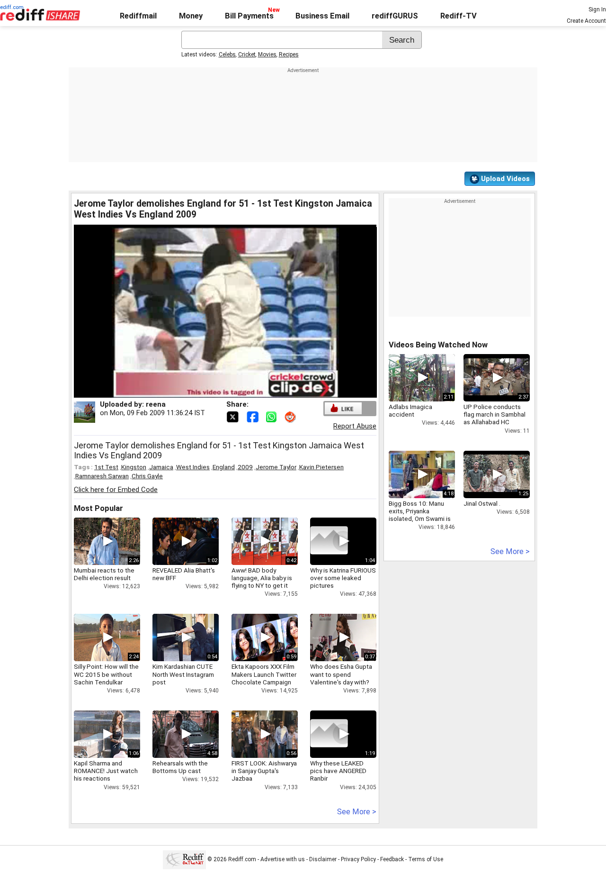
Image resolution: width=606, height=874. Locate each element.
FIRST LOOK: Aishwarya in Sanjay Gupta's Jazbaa (264, 770)
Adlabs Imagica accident (410, 410)
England (224, 467)
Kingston (133, 467)
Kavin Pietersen (321, 467)
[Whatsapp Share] (273, 416)
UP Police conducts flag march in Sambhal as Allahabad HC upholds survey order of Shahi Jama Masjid (494, 422)
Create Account (586, 21)
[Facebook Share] (253, 416)
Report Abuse (354, 426)
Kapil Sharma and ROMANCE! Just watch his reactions (106, 770)
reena (156, 404)
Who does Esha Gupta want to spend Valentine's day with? (341, 674)
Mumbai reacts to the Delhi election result (104, 574)
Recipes (289, 54)
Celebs (227, 54)
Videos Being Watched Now (438, 344)
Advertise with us (282, 859)
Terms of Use (425, 859)
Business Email (322, 15)
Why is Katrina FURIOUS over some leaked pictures (343, 577)
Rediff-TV (458, 15)
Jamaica (161, 467)
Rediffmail (138, 15)
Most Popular (98, 508)
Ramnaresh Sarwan (102, 476)
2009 (245, 467)
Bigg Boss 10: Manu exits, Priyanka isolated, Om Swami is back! (420, 515)
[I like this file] (343, 408)
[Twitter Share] (233, 416)
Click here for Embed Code (116, 489)
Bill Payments (249, 15)
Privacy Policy (358, 859)
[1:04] (329, 541)
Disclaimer (323, 859)
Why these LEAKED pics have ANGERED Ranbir (338, 770)
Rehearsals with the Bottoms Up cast (180, 766)
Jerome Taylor (276, 467)
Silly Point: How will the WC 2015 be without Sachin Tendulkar (106, 674)
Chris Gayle (147, 476)
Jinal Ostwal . (481, 503)
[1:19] (329, 734)
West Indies (193, 467)
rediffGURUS (395, 15)
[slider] (214, 390)
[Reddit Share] (291, 416)
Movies (267, 54)
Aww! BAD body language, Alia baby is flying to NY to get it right (262, 581)
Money (191, 15)
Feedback (392, 859)
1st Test (106, 467)
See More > (356, 811)
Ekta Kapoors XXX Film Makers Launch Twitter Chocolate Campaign (264, 674)
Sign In (597, 9)
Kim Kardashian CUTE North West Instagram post (183, 674)
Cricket (247, 54)
